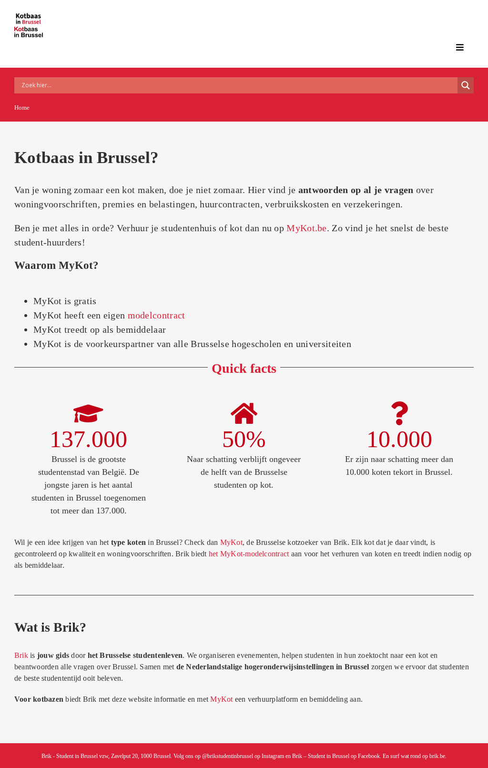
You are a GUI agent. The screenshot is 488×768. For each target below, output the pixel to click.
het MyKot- (227, 554)
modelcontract (156, 315)
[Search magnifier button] (466, 85)
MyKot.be (306, 228)
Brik (21, 655)
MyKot (221, 699)
